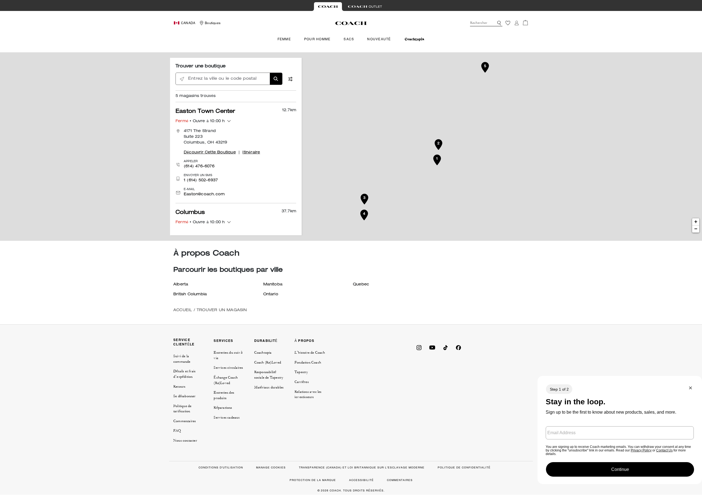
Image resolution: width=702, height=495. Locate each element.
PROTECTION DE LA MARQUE (313, 480)
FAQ (177, 430)
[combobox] (486, 23)
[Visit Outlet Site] (365, 6)
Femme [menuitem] (284, 39)
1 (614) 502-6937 (201, 180)
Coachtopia (263, 352)
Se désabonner (184, 396)
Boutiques (212, 23)
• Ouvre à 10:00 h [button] (200, 121)
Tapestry (301, 372)
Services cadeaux (227, 417)
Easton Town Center (205, 112)
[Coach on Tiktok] (445, 347)
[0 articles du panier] (525, 23)
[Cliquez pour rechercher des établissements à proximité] (182, 79)
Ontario (270, 294)
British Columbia (190, 294)
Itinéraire (251, 152)
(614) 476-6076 (199, 166)
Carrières (302, 382)
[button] (499, 23)
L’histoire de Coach (310, 352)
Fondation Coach (308, 362)
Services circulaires (228, 367)
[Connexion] (516, 23)
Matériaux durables (269, 387)
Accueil (182, 310)
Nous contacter (185, 440)
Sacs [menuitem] (349, 39)
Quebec (361, 285)
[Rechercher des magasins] (276, 79)
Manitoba (273, 285)
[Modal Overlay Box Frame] (619, 430)
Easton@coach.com (204, 194)
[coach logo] (351, 23)
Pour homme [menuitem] (317, 39)
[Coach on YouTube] (432, 347)
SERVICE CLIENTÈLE (183, 342)
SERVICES (223, 341)
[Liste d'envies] (508, 23)
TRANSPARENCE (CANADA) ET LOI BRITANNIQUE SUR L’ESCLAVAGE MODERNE (361, 467)
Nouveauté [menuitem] (379, 39)
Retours (179, 386)
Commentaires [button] (184, 421)
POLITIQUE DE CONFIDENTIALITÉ (464, 467)
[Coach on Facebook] (458, 347)
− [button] (695, 229)
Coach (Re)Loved (267, 362)
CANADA (188, 23)
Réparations (223, 407)
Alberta (180, 285)
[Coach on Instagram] (419, 347)
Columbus (190, 213)
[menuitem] (414, 39)
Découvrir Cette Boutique (210, 152)
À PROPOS (304, 341)
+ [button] (695, 221)
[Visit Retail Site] (328, 6)
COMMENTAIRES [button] (400, 480)
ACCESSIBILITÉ (361, 480)
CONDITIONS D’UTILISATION (221, 467)
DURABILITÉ (266, 341)
